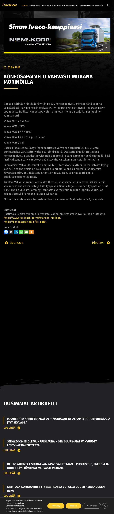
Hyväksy (56, 505)
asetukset (38, 511)
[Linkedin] (16, 232)
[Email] (26, 232)
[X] (11, 232)
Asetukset (91, 505)
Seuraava (16, 242)
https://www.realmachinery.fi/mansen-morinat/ (32, 217)
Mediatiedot (46, 6)
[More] (31, 232)
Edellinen (98, 242)
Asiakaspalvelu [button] (72, 6)
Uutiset (25, 6)
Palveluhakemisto (87, 6)
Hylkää (73, 505)
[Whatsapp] (21, 232)
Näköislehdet (35, 6)
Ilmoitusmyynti (58, 6)
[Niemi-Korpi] (57, 38)
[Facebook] (6, 232)
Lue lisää (10, 427)
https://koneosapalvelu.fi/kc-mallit (25, 221)
